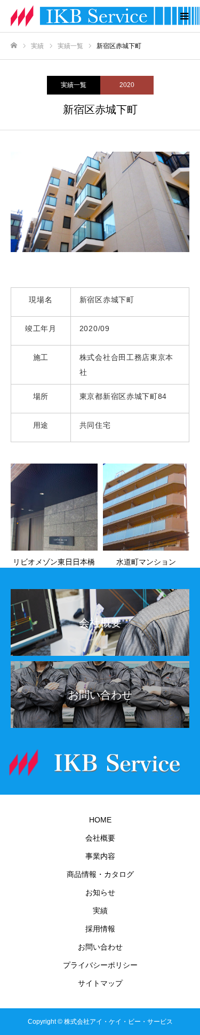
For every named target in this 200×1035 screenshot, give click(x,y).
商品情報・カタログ (100, 874)
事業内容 (100, 856)
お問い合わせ (100, 947)
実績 (100, 910)
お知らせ (100, 892)
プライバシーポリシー (100, 965)
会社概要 (100, 838)
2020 (126, 85)
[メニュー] (184, 16)
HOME (100, 820)
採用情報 (100, 928)
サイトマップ (100, 983)
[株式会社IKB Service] (89, 16)
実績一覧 (73, 85)
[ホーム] (14, 45)
